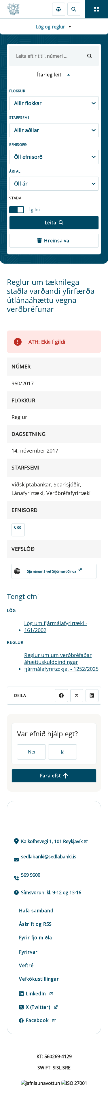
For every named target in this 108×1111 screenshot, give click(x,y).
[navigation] (96, 9)
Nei (31, 752)
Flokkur (17, 90)
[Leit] (73, 9)
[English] (58, 9)
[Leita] (89, 56)
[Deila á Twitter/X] (76, 695)
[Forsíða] (16, 9)
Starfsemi (19, 117)
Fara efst (50, 775)
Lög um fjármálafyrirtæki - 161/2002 (55, 626)
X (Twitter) (38, 1007)
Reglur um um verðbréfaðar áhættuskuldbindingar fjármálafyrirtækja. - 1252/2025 (61, 662)
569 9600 (30, 875)
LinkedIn (36, 993)
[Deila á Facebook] (61, 695)
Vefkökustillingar (39, 979)
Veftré (26, 965)
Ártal (14, 171)
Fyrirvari (29, 952)
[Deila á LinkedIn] (92, 695)
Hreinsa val (57, 240)
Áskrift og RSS (35, 924)
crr (17, 527)
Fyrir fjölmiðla (35, 937)
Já (63, 752)
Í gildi (34, 209)
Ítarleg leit (49, 75)
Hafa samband (36, 910)
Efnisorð (18, 144)
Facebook (37, 1020)
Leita (50, 222)
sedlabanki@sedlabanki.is (48, 856)
